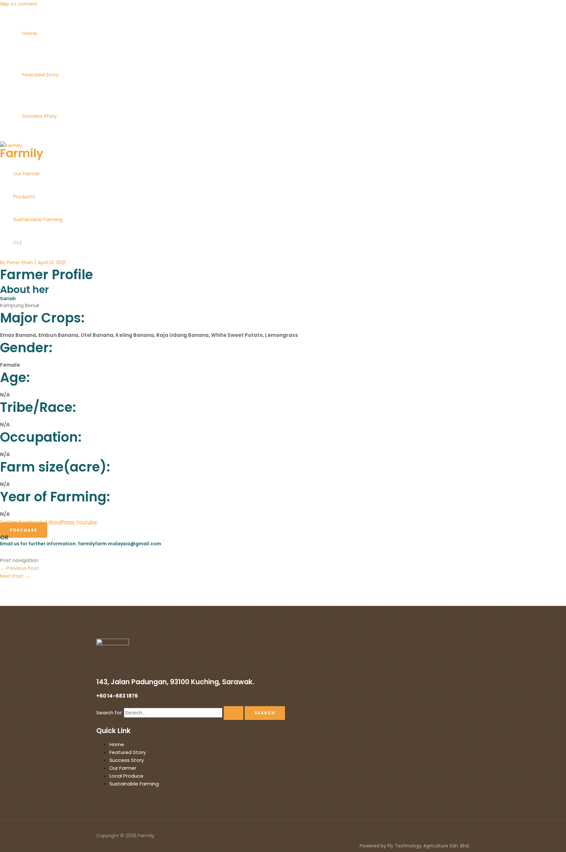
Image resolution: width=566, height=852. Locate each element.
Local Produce (126, 775)
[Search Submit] (233, 713)
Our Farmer (26, 173)
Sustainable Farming (38, 219)
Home (29, 33)
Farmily (21, 153)
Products (24, 196)
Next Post (15, 575)
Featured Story (40, 74)
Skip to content (19, 3)
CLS (17, 242)
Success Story (39, 115)
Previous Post (19, 568)
